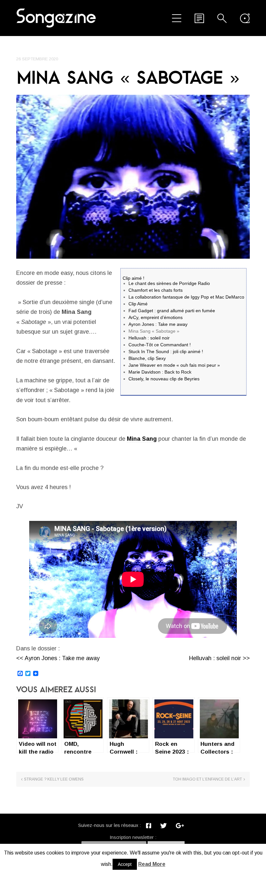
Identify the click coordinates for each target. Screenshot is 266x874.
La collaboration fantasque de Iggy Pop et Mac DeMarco (186, 297)
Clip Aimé (138, 303)
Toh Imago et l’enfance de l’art (207, 779)
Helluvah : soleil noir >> (219, 658)
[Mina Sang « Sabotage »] (133, 177)
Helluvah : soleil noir (149, 337)
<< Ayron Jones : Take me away (58, 658)
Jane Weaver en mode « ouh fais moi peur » (174, 365)
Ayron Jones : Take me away (157, 324)
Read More (151, 864)
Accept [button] (125, 864)
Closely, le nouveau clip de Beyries (164, 378)
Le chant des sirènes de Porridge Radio (169, 283)
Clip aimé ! (133, 278)
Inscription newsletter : (133, 837)
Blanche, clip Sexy (147, 358)
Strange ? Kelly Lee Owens (54, 779)
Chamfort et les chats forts (155, 290)
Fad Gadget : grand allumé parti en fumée (171, 310)
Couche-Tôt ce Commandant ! (159, 344)
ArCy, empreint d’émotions (155, 317)
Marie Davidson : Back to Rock (159, 372)
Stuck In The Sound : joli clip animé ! (165, 351)
